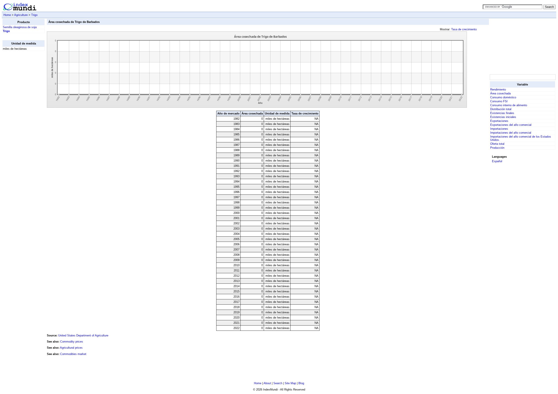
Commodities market (73, 354)
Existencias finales (502, 113)
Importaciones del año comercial (510, 132)
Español (497, 161)
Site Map (290, 383)
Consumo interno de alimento (508, 105)
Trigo (34, 15)
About (267, 383)
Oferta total (497, 143)
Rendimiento (498, 89)
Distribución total (500, 109)
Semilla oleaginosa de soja (20, 27)
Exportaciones (499, 121)
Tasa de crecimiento (464, 29)
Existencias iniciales (503, 117)
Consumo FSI (499, 101)
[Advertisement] (19, 119)
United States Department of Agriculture (83, 335)
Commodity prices (71, 341)
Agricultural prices (71, 347)
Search (277, 383)
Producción (497, 147)
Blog (301, 383)
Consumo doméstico (503, 97)
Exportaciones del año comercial (510, 124)
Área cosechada (500, 93)
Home (7, 15)
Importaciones (499, 128)
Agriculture (21, 15)
